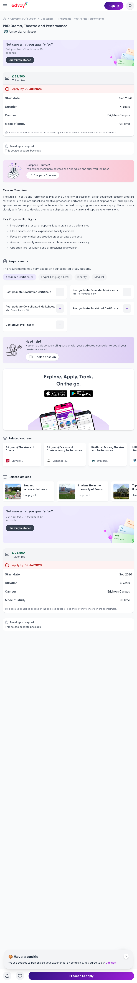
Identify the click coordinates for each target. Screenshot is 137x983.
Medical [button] (99, 276)
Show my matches (20, 59)
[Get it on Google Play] (81, 393)
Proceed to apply (81, 976)
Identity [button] (82, 276)
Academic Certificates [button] (20, 276)
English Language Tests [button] (55, 276)
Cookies (111, 962)
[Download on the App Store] (55, 393)
